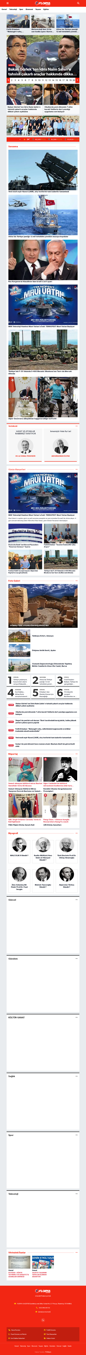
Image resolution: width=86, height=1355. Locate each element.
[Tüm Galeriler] (77, 581)
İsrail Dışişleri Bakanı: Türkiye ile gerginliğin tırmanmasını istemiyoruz (71, 682)
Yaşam (38, 9)
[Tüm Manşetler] (77, 469)
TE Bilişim (48, 1352)
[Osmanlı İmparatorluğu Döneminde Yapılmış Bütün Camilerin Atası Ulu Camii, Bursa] (19, 665)
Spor (21, 9)
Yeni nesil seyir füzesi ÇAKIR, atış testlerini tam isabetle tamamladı (43, 738)
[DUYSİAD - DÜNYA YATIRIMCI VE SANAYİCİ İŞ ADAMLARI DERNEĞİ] (19, 1262)
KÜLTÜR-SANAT (16, 1017)
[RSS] (43, 1320)
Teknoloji (13, 9)
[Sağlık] (77, 1076)
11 (43, 80)
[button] (76, 125)
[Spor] (77, 1135)
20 (74, 80)
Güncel (16, 677)
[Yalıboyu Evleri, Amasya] (19, 636)
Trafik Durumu (51, 1330)
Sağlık (11, 1076)
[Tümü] (77, 754)
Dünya (66, 677)
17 (63, 80)
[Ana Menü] (8, 3)
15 (56, 80)
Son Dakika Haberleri (18, 1338)
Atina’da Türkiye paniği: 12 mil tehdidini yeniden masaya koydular (46, 682)
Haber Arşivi (51, 1338)
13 (50, 80)
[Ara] (78, 3)
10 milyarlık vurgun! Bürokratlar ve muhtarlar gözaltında (69, 694)
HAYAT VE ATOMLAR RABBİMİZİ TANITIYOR (25, 432)
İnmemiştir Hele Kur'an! (60, 431)
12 (46, 80)
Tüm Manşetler (51, 1334)
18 (67, 80)
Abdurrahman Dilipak (60, 456)
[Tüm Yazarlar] (77, 426)
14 (53, 80)
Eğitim (46, 9)
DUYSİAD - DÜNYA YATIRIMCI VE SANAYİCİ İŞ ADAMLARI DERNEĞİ (18, 1275)
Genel (4, 9)
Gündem (18, 689)
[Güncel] (77, 900)
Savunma (43, 677)
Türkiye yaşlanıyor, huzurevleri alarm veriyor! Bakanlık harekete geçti (20, 682)
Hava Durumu (15, 1330)
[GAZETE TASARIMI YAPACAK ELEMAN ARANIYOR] (43, 1262)
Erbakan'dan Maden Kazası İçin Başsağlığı (47, 694)
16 (60, 80)
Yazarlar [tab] (12, 426)
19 (70, 80)
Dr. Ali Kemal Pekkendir (25, 456)
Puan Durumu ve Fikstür (19, 1334)
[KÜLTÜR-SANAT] (77, 1017)
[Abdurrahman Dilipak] (60, 446)
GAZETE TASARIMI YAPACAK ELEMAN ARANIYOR (39, 1275)
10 (39, 80)
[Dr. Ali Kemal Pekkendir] (25, 446)
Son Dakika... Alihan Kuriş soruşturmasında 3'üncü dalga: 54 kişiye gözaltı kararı (21, 694)
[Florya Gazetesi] (43, 3)
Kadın (70, 1346)
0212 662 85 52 (44, 1308)
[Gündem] (77, 959)
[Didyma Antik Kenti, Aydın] (19, 650)
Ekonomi (29, 9)
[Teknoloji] (77, 1194)
